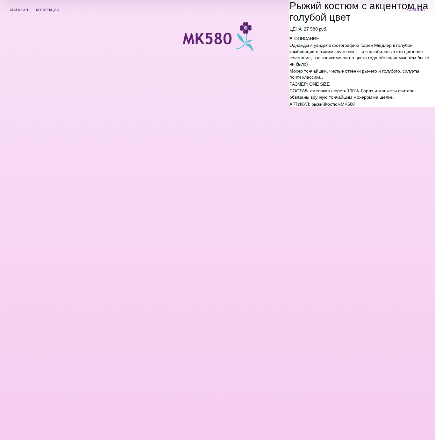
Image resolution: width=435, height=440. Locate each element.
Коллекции (48, 10)
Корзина (415, 9)
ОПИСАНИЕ (306, 38)
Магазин (19, 10)
